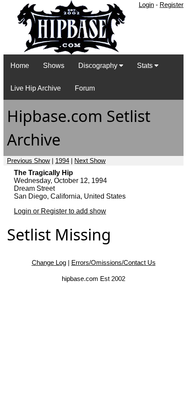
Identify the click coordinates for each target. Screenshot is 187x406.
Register (172, 4)
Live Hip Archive (35, 88)
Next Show (90, 160)
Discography (98, 65)
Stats (145, 65)
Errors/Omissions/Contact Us (113, 262)
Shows (53, 65)
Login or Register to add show (60, 211)
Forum (85, 88)
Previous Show (28, 160)
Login (146, 4)
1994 (62, 160)
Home (19, 65)
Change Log (49, 262)
